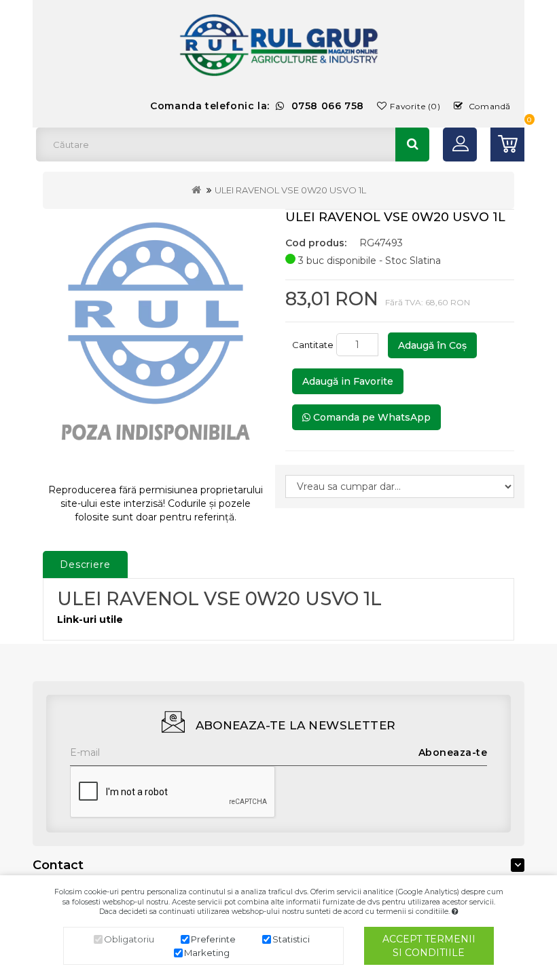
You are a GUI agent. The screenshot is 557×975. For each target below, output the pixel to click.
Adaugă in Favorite (347, 381)
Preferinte (213, 939)
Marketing (207, 952)
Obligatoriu (129, 939)
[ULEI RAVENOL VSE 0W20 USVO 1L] (155, 341)
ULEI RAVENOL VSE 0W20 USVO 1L (290, 190)
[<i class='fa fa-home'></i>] (196, 190)
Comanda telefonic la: (257, 106)
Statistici (291, 939)
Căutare (412, 144)
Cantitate (313, 344)
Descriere (85, 564)
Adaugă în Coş (432, 345)
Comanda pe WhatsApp (370, 417)
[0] (507, 144)
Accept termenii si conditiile (428, 946)
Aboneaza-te (453, 752)
